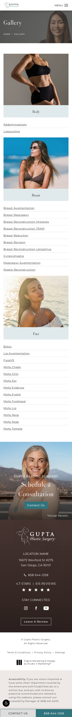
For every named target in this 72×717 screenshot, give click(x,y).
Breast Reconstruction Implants (26, 221)
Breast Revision (14, 242)
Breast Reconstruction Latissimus (27, 249)
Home (7, 34)
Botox (7, 346)
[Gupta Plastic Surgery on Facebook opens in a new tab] (36, 608)
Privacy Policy (43, 652)
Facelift (8, 360)
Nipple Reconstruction (19, 269)
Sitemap (60, 652)
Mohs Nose (11, 422)
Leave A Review (36, 621)
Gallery (19, 34)
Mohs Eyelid (12, 394)
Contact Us (36, 505)
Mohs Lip (9, 408)
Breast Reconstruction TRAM (24, 228)
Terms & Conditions (19, 652)
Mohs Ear (10, 380)
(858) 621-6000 (49, 700)
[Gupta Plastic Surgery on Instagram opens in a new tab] (26, 608)
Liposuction (11, 131)
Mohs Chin (11, 374)
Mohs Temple (13, 428)
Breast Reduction (15, 235)
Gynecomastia (13, 256)
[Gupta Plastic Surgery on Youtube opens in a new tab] (46, 608)
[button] (6, 703)
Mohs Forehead (14, 401)
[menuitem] (26, 608)
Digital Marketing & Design (39, 662)
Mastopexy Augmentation (22, 263)
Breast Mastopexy (16, 215)
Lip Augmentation (16, 353)
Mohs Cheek (12, 367)
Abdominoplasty (15, 124)
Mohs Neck (11, 415)
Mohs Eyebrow (13, 387)
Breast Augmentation (18, 208)
